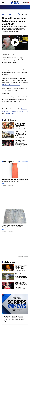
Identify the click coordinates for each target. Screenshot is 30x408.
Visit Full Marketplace (23, 161)
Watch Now (25, 2)
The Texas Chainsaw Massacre (11, 85)
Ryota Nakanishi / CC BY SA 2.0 (18, 111)
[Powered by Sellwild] (25, 256)
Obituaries (6, 14)
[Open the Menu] (2, 2)
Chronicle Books (9, 113)
